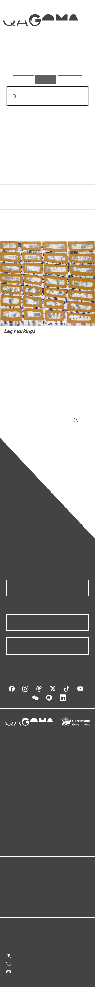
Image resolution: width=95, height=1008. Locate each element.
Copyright (27, 994)
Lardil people (16, 202)
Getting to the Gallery (33, 949)
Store (11, 836)
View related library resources (34, 390)
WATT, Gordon (17, 339)
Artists (46, 60)
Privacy (69, 988)
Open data (15, 823)
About (55, 830)
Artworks (18, 60)
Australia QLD (17, 177)
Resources (69, 79)
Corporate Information (65, 994)
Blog (54, 823)
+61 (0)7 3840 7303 (32, 957)
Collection (40, 39)
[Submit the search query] (10, 96)
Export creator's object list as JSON (39, 420)
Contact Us (24, 965)
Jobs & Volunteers (37, 988)
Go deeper (75, 60)
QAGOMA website (23, 830)
